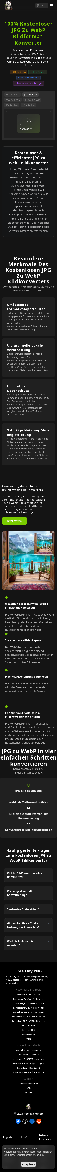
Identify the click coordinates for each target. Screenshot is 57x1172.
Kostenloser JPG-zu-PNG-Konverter (28, 1008)
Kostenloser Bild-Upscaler (28, 994)
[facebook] (18, 1121)
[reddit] (38, 1121)
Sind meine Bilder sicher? (23, 909)
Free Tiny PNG (28, 1025)
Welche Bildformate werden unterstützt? (24, 875)
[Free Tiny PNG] (8, 5)
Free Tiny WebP (28, 1034)
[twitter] (25, 1121)
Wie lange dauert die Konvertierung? (20, 893)
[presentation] (28, 123)
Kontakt (28, 1092)
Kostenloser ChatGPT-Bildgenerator (28, 1059)
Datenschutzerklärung (28, 1084)
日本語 (25, 1137)
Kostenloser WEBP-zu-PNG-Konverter (28, 1017)
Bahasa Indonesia (45, 1137)
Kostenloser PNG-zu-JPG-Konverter (28, 1012)
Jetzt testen (14, 521)
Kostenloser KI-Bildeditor (28, 1054)
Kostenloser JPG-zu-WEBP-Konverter (28, 1003)
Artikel (28, 1039)
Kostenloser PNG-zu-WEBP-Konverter (28, 1021)
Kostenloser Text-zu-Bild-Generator (28, 1072)
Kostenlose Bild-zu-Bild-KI (28, 1068)
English (7, 1137)
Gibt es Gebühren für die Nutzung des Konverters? (23, 925)
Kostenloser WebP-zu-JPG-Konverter (28, 999)
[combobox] (41, 5)
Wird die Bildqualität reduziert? (20, 943)
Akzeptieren (28, 1164)
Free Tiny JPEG (28, 1030)
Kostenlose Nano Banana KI (28, 1050)
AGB (29, 1088)
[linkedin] (32, 1121)
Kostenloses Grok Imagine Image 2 (28, 1063)
